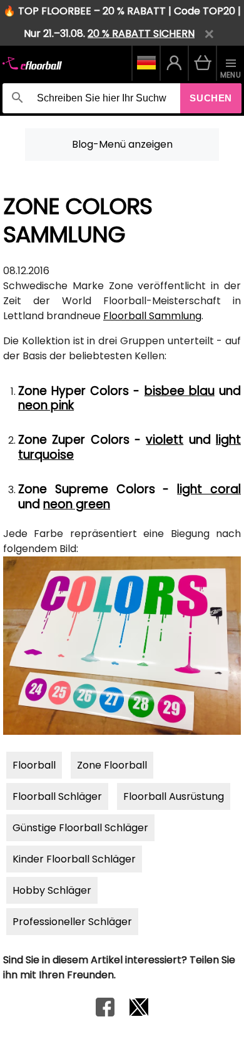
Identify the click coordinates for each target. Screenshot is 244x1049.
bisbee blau (180, 390)
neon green (76, 504)
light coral (209, 489)
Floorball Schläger (57, 796)
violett (164, 439)
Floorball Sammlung (152, 316)
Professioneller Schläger (72, 921)
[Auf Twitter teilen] (139, 1013)
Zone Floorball (112, 765)
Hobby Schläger (52, 890)
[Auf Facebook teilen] (105, 1013)
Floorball (34, 765)
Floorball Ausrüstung (173, 796)
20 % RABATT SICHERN (141, 33)
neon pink (46, 405)
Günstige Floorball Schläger (80, 828)
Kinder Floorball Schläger (74, 859)
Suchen (211, 98)
